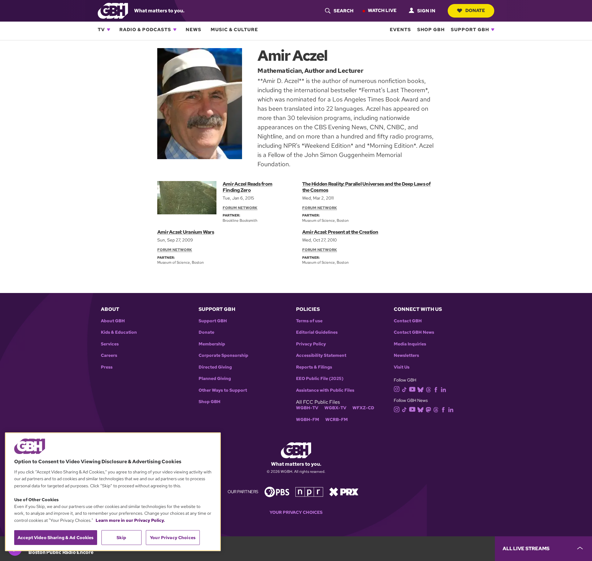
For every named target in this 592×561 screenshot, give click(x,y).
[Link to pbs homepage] (277, 491)
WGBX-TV (335, 407)
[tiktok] (404, 389)
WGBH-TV (307, 407)
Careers (109, 355)
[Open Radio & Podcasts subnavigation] (174, 29)
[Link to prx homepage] (343, 491)
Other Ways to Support (223, 390)
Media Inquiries (410, 344)
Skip (121, 537)
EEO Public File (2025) (319, 378)
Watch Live (382, 10)
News (193, 30)
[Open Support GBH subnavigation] (492, 29)
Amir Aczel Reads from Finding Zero (247, 187)
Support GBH (470, 30)
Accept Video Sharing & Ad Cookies (56, 537)
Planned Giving (215, 378)
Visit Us (401, 367)
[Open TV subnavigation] (108, 29)
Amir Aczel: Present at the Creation (340, 232)
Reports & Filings (314, 367)
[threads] (428, 389)
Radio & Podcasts (145, 30)
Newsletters (406, 355)
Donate (475, 10)
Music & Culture (234, 30)
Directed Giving (215, 367)
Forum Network (240, 207)
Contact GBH (408, 321)
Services (110, 344)
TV (101, 30)
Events (400, 30)
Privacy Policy (311, 344)
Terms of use (309, 321)
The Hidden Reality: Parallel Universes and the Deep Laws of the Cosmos (366, 187)
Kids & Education (119, 332)
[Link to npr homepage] (309, 491)
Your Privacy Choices (296, 512)
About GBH (113, 321)
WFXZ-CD (363, 407)
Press (107, 367)
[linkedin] (443, 389)
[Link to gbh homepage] (113, 10)
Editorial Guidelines (317, 332)
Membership (212, 344)
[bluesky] (420, 389)
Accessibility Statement (321, 355)
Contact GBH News (414, 332)
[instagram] (397, 389)
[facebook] (435, 389)
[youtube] (412, 389)
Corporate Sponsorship (223, 355)
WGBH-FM (307, 419)
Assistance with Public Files (325, 390)
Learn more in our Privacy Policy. (130, 520)
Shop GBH (431, 30)
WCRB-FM (336, 419)
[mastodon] (428, 409)
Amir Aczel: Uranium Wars (185, 232)
